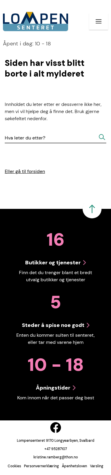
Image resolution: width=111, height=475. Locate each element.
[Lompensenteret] (35, 21)
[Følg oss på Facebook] (56, 427)
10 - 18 (27, 43)
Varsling (96, 466)
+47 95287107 (55, 449)
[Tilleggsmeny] (98, 21)
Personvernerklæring (41, 466)
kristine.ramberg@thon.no (55, 457)
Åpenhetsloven (74, 466)
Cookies (14, 466)
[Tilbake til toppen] (92, 208)
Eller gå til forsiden (25, 171)
